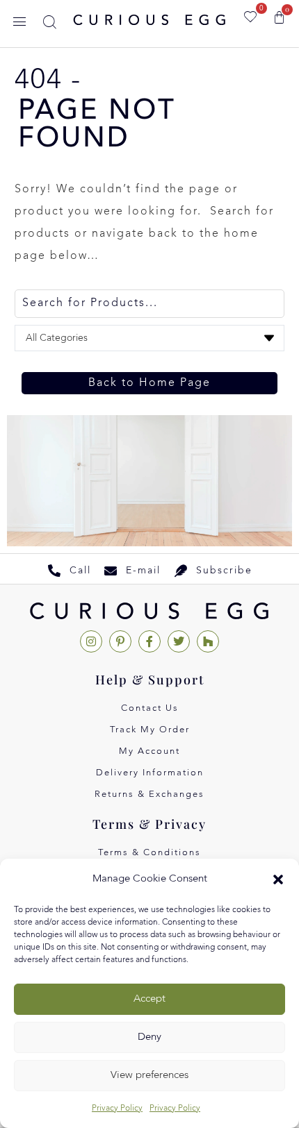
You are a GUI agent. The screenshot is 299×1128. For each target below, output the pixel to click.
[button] (278, 879)
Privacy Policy (117, 1108)
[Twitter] (179, 641)
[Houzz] (208, 641)
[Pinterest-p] (120, 641)
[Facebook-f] (149, 641)
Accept (149, 999)
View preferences (149, 1075)
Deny (149, 1037)
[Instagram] (91, 641)
